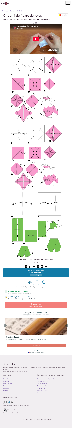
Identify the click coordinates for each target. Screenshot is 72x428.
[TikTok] (29, 266)
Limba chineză (7, 383)
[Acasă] (6, 4)
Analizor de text (42, 390)
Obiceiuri (6, 388)
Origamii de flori (16, 11)
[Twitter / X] (46, 266)
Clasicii (5, 390)
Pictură (5, 379)
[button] (63, 15)
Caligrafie (6, 381)
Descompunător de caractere (46, 386)
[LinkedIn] (42, 266)
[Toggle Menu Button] (68, 3)
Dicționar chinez (42, 383)
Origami (5, 11)
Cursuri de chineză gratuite (45, 379)
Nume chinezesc (42, 381)
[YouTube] (34, 266)
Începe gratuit (36, 305)
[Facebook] (38, 266)
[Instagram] (25, 266)
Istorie (5, 386)
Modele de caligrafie (43, 393)
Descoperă (36, 345)
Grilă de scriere (42, 388)
